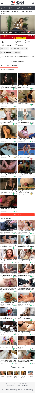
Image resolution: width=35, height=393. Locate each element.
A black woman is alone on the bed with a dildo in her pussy (8, 332)
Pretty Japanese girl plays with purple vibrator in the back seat (26, 289)
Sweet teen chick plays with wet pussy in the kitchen (8, 289)
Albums (13, 8)
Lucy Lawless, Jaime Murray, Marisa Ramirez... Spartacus (8, 86)
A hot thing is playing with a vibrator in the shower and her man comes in (26, 245)
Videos (5, 8)
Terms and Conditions (11, 384)
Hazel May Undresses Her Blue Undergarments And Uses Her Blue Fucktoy (26, 121)
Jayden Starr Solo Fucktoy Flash (7, 209)
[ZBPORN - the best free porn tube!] (17, 3)
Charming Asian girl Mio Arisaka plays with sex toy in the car (8, 231)
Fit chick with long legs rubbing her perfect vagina (26, 346)
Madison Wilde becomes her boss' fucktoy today (25, 139)
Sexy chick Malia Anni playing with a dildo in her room (8, 260)
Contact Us (25, 385)
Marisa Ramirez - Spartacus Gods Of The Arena (25, 86)
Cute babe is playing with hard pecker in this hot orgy (26, 231)
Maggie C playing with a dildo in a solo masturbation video (8, 361)
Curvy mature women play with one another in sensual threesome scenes (8, 346)
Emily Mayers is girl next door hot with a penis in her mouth (8, 274)
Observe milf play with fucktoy (8, 156)
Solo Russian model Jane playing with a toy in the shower (7, 303)
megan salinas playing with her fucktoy (8, 139)
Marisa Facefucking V (24, 103)
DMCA (18, 385)
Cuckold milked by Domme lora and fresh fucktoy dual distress (25, 174)
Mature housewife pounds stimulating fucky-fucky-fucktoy (7, 121)
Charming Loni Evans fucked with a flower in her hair (25, 361)
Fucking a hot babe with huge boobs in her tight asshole (8, 245)
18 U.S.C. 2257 (23, 384)
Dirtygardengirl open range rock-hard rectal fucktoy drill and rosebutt (25, 191)
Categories (22, 8)
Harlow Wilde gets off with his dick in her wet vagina (26, 303)
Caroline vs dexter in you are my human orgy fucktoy (25, 156)
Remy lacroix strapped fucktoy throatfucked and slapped (8, 191)
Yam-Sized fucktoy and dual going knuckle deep (8, 174)
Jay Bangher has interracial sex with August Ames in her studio (8, 317)
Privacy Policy (10, 385)
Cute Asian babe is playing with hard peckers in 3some (25, 260)
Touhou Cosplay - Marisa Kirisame (7, 104)
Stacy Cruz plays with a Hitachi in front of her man (25, 317)
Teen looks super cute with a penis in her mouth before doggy (25, 332)
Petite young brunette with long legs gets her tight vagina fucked (26, 274)
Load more (17, 214)
